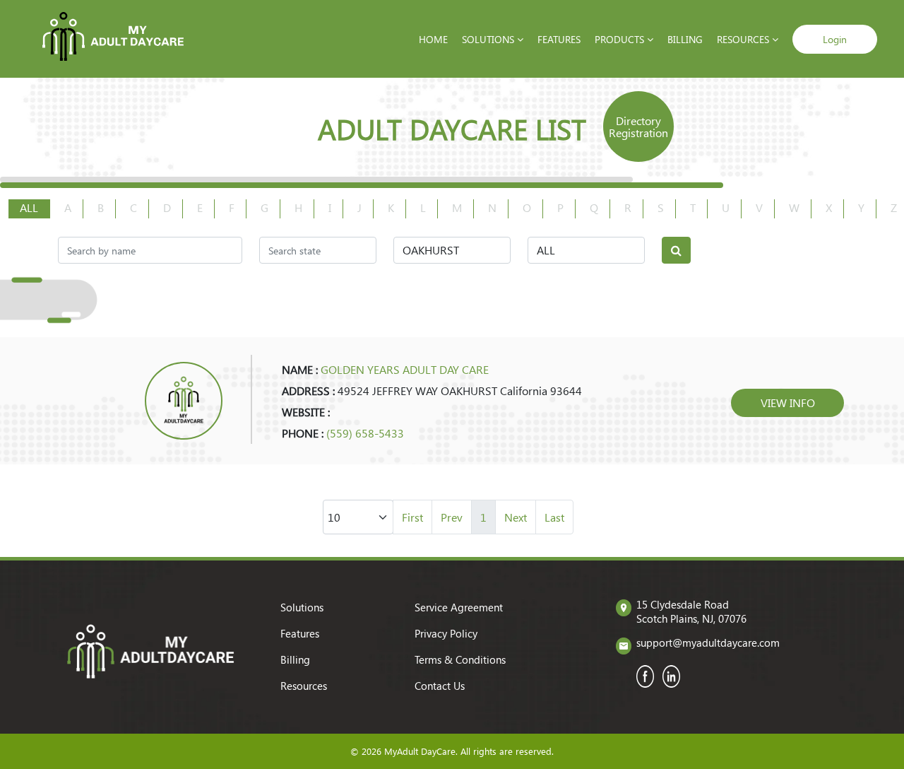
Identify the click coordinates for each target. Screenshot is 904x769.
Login (835, 39)
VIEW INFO (788, 402)
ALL (29, 207)
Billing (685, 39)
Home (433, 39)
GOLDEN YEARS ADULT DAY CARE (405, 369)
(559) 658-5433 (365, 432)
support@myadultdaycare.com (708, 642)
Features (559, 39)
